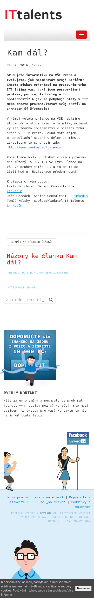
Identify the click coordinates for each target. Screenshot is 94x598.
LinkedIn (14, 191)
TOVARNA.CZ (48, 513)
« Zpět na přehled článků (31, 242)
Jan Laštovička (77, 521)
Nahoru (32, 287)
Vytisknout (15, 287)
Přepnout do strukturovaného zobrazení (37, 272)
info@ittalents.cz (25, 415)
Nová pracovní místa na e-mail (35, 497)
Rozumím (83, 588)
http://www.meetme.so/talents (34, 147)
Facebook (78, 434)
